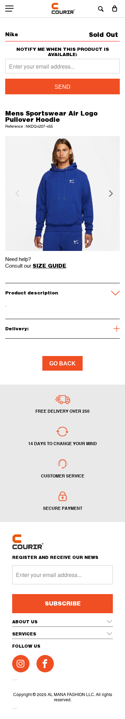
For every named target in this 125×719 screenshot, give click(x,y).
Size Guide (49, 265)
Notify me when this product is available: (62, 52)
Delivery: (17, 328)
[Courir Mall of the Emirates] (62, 8)
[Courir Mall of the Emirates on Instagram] (21, 663)
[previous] (16, 193)
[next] (108, 193)
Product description (31, 292)
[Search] (100, 8)
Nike (11, 34)
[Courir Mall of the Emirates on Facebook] (45, 663)
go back (62, 363)
